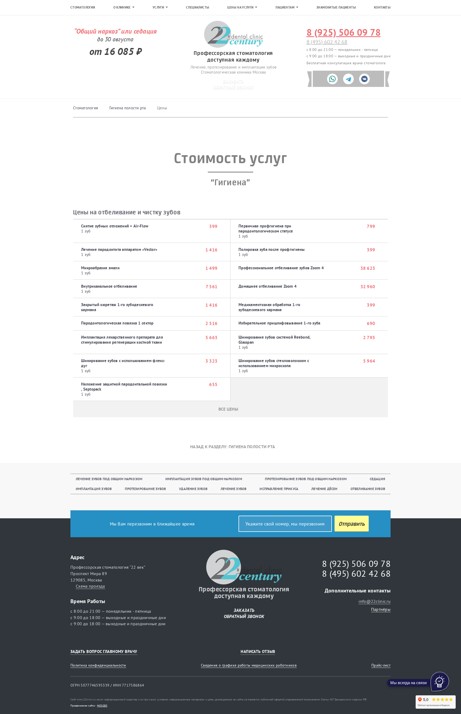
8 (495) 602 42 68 (327, 41)
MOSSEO (102, 705)
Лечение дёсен (324, 489)
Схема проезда (90, 586)
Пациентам (285, 7)
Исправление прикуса (279, 489)
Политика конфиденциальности (98, 665)
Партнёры (381, 609)
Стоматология (82, 7)
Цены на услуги (240, 7)
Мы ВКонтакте (385, 651)
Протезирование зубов (145, 489)
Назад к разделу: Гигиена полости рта (232, 447)
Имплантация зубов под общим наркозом (203, 479)
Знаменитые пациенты (336, 7)
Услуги (158, 7)
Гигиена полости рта (127, 107)
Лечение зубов (234, 489)
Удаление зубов (193, 489)
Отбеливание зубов (368, 489)
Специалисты (197, 7)
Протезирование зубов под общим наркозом (306, 479)
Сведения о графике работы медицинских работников (249, 665)
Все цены (228, 409)
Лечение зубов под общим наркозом (109, 479)
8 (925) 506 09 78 (344, 32)
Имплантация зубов (94, 489)
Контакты (382, 7)
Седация (377, 479)
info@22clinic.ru (375, 601)
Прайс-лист (381, 665)
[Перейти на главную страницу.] (233, 35)
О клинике (122, 7)
